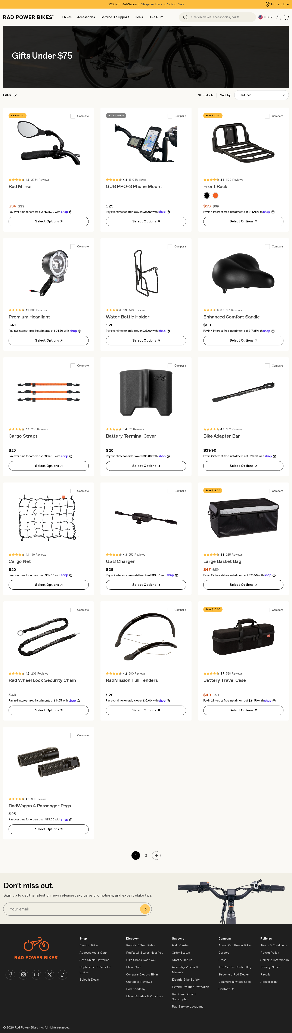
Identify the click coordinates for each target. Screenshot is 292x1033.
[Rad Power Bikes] (28, 17)
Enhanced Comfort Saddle (231, 317)
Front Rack (215, 186)
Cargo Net (20, 561)
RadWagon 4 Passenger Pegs (40, 806)
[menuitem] (66, 17)
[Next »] (156, 855)
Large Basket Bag (222, 561)
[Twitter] (49, 975)
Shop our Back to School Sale (162, 4)
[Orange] (215, 195)
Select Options (47, 221)
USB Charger (120, 561)
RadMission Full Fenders (132, 680)
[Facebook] (10, 975)
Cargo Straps (23, 436)
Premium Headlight (29, 317)
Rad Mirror (20, 186)
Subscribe (145, 909)
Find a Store (280, 4)
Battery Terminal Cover (131, 436)
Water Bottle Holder (127, 317)
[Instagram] (23, 975)
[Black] (206, 195)
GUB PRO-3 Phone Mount (134, 186)
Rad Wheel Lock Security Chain (42, 680)
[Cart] (286, 17)
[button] (67, 17)
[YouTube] (36, 975)
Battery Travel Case (224, 680)
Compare (82, 116)
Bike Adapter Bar (221, 436)
